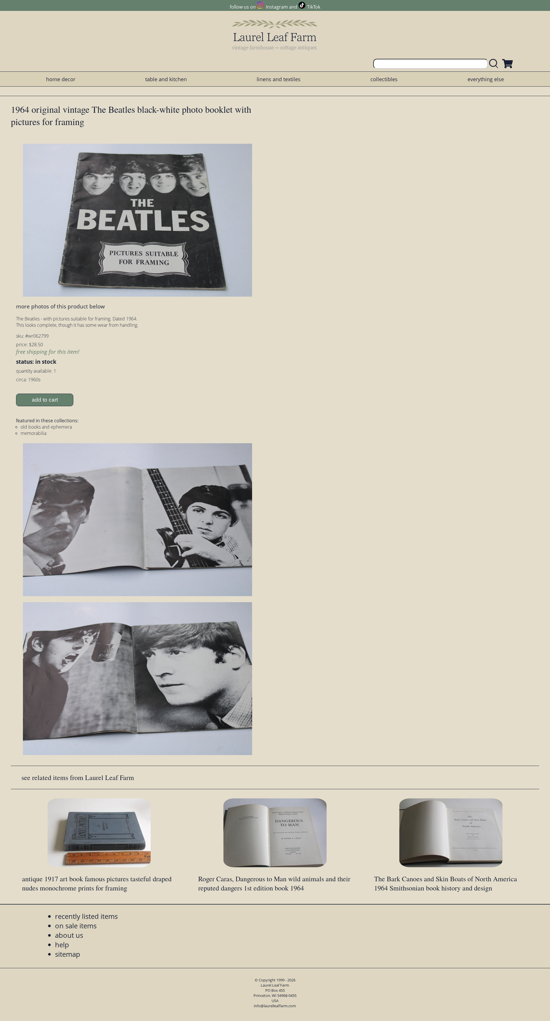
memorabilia (33, 433)
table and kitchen (166, 79)
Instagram (277, 7)
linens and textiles (278, 79)
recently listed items (86, 916)
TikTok (313, 7)
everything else (485, 79)
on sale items (76, 925)
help (62, 944)
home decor (60, 79)
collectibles (384, 79)
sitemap (67, 954)
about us (69, 935)
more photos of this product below (60, 306)
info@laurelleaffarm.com (275, 1005)
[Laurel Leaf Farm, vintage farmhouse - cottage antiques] (275, 34)
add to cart (45, 400)
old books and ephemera (46, 427)
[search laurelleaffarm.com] (495, 64)
